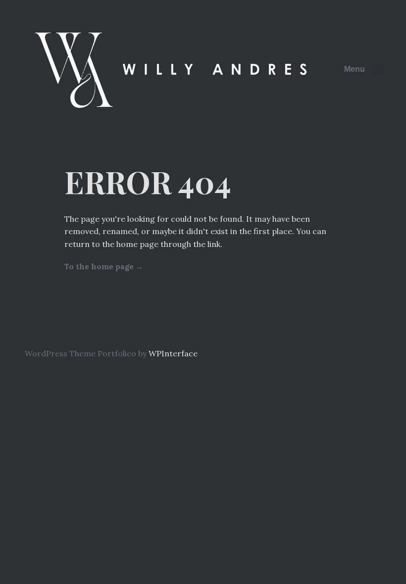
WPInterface (173, 353)
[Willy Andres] (173, 69)
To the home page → (103, 266)
